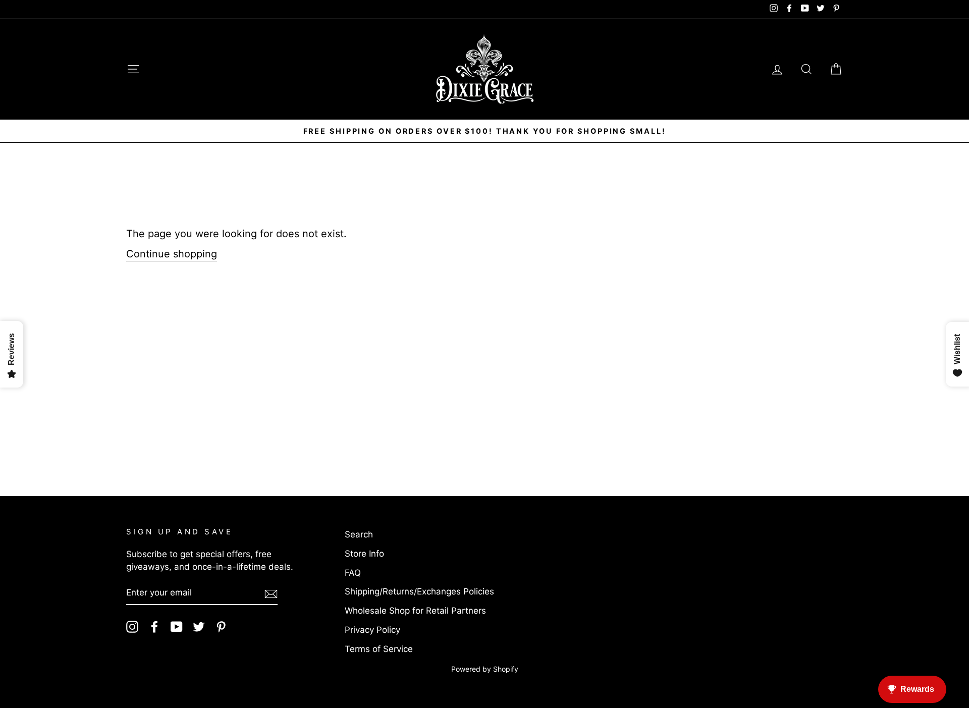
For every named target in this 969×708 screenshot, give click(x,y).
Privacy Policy (372, 630)
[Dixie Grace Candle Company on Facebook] (154, 626)
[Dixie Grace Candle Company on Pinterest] (221, 626)
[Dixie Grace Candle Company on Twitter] (199, 626)
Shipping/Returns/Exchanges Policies (419, 591)
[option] (484, 131)
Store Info (364, 554)
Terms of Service (379, 649)
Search (359, 534)
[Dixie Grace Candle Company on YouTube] (177, 626)
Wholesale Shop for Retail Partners (415, 611)
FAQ (353, 573)
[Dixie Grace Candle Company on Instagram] (132, 626)
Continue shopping (171, 254)
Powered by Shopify (484, 669)
